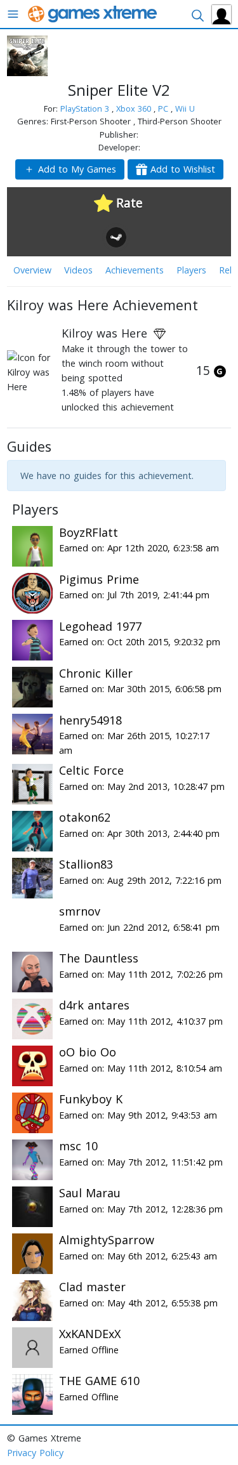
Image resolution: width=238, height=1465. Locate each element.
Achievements (134, 270)
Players (191, 270)
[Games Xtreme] (93, 13)
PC (164, 108)
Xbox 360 (135, 108)
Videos (78, 270)
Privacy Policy (35, 1453)
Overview (32, 270)
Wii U (185, 108)
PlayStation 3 (86, 108)
